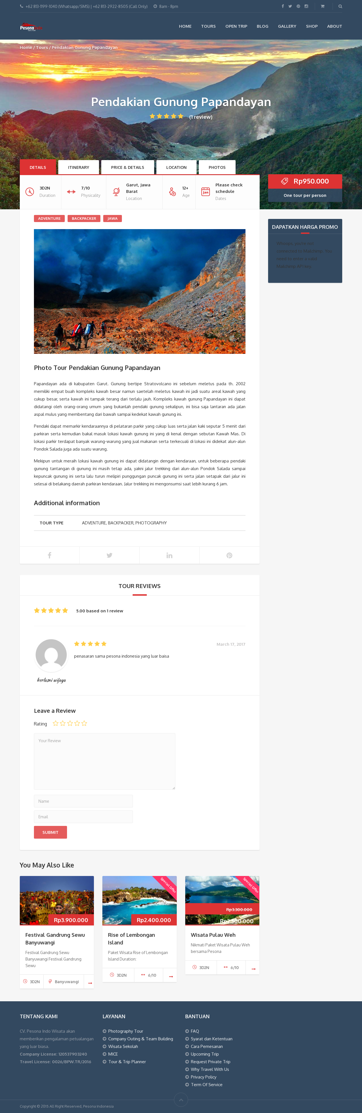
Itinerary (78, 167)
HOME (185, 26)
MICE (113, 1054)
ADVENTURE (49, 218)
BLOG (262, 26)
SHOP (312, 26)
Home (26, 47)
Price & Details (127, 167)
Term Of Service (207, 1084)
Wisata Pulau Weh (213, 935)
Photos (217, 167)
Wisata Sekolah (123, 1046)
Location (176, 167)
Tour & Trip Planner (127, 1061)
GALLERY (287, 26)
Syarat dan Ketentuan (211, 1038)
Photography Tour (125, 1031)
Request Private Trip (210, 1061)
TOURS (208, 26)
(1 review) (200, 117)
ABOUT (334, 26)
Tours (42, 47)
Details (38, 167)
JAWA (112, 218)
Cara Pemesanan (207, 1046)
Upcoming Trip (205, 1054)
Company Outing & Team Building (140, 1038)
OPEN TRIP (236, 26)
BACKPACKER (84, 218)
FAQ (195, 1031)
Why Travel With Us (210, 1069)
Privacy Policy (203, 1077)
